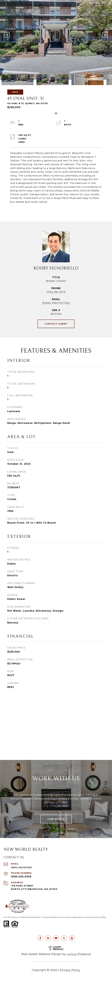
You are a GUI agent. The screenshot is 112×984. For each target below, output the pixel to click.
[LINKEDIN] (48, 938)
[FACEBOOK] (40, 938)
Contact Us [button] (56, 819)
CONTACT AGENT (56, 323)
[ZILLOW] (72, 938)
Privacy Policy (70, 970)
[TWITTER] (64, 938)
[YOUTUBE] (56, 938)
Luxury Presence (79, 954)
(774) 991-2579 (56, 292)
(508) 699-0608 (21, 876)
